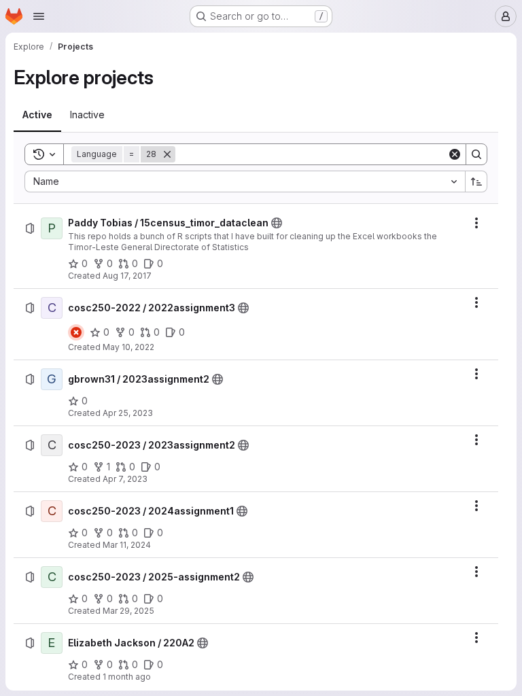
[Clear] (455, 154)
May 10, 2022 (128, 347)
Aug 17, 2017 (127, 276)
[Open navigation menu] (39, 16)
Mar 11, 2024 (127, 545)
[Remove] (167, 154)
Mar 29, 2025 (128, 611)
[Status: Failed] (76, 332)
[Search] (476, 154)
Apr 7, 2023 (125, 479)
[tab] (37, 115)
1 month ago (127, 677)
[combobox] (244, 181)
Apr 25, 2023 (128, 413)
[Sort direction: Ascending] (476, 181)
